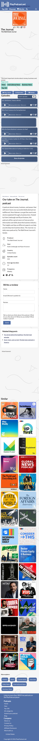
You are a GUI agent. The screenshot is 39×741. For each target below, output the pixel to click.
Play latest (7, 92)
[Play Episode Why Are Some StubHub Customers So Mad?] (5, 134)
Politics (4, 679)
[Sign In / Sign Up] (36, 9)
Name (5, 289)
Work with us (8, 730)
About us (7, 721)
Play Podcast (5, 196)
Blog (5, 716)
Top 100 (5, 9)
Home (6, 703)
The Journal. (21, 196)
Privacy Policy (8, 725)
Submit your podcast (11, 713)
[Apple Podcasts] (4, 275)
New (5, 706)
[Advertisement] (19, 54)
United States (10, 734)
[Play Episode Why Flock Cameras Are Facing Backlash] (5, 114)
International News (13, 85)
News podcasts (13, 196)
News (3, 85)
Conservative (22, 679)
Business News (27, 85)
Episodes (20, 92)
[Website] (10, 275)
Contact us (7, 723)
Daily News (6, 684)
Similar (32, 92)
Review (5, 302)
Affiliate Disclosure (10, 728)
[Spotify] (7, 275)
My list (21, 9)
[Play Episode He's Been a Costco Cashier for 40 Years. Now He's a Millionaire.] (5, 143)
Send (7, 323)
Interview (33, 679)
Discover (12, 9)
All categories (8, 711)
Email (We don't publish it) (11, 295)
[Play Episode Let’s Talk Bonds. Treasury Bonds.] (5, 105)
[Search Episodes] (34, 96)
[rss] (12, 275)
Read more (4, 82)
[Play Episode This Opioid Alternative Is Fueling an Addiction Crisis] (5, 153)
